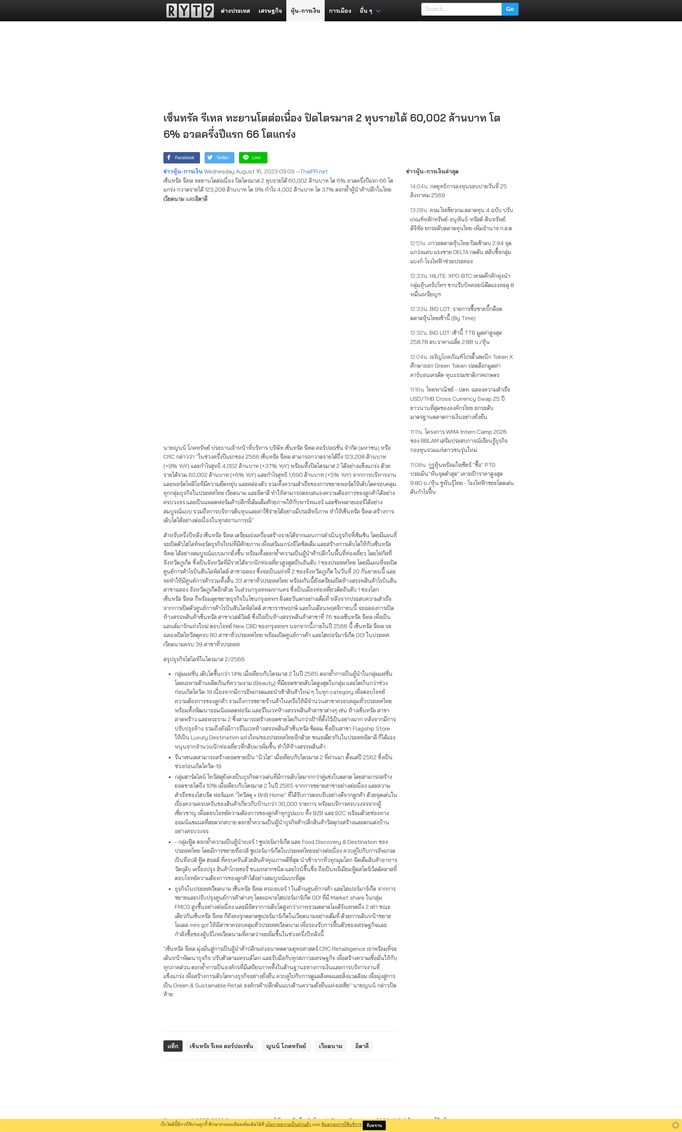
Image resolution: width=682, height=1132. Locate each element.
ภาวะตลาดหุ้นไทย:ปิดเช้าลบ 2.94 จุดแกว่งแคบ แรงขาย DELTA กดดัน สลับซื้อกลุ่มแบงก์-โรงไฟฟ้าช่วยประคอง (461, 252)
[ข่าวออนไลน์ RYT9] (188, 10)
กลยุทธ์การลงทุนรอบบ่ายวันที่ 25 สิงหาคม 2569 (458, 191)
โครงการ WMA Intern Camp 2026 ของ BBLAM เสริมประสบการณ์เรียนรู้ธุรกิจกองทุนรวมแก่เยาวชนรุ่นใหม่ (459, 440)
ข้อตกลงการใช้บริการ (341, 1124)
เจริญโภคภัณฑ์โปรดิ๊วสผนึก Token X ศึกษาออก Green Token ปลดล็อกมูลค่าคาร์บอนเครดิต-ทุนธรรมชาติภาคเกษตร (461, 365)
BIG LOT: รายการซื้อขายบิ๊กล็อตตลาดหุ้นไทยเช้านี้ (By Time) (456, 313)
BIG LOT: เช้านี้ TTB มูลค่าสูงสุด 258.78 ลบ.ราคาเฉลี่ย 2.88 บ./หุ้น (456, 337)
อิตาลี (201, 198)
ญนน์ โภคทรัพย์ (286, 1046)
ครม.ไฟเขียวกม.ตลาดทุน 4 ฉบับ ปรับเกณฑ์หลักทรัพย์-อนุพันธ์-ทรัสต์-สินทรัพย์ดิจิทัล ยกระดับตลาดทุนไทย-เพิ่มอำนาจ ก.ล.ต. (461, 219)
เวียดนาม (173, 198)
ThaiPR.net (314, 171)
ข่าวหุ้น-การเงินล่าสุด (432, 171)
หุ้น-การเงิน (305, 10)
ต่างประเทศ (235, 10)
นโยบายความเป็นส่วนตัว (288, 1124)
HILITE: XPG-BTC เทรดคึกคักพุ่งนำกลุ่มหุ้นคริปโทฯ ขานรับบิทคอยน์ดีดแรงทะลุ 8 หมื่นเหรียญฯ (462, 284)
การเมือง (340, 10)
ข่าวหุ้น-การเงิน (183, 171)
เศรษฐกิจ (270, 10)
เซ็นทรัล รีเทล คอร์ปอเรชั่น (221, 1046)
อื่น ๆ (366, 10)
